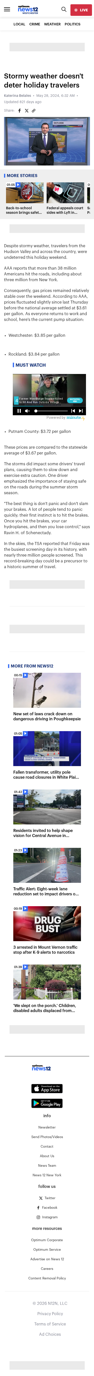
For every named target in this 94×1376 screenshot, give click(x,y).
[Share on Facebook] (20, 111)
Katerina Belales (17, 96)
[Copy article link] (34, 111)
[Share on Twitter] (27, 111)
